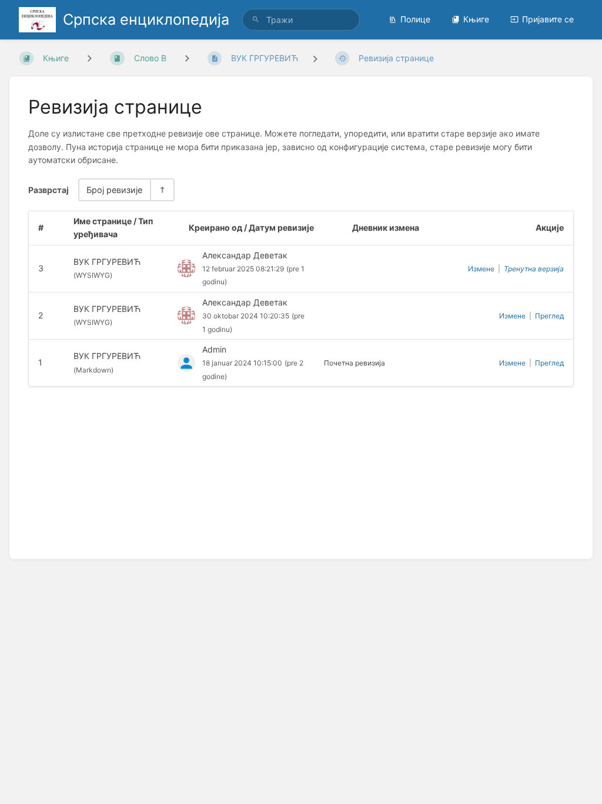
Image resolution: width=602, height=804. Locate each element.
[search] (301, 20)
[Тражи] (256, 20)
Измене (481, 268)
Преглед (549, 315)
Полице (415, 19)
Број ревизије (114, 190)
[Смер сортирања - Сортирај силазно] (161, 190)
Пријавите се (548, 19)
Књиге (476, 19)
